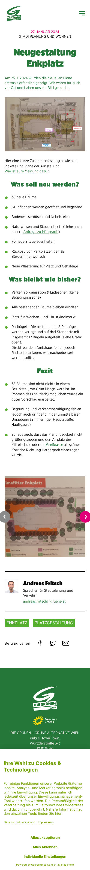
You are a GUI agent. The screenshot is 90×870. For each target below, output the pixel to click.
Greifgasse (54, 444)
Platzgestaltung (54, 622)
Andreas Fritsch (43, 583)
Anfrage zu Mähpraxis (40, 232)
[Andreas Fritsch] (11, 586)
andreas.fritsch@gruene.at (44, 601)
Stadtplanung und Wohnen (45, 36)
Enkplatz (16, 622)
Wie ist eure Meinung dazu (26, 171)
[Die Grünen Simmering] (14, 13)
